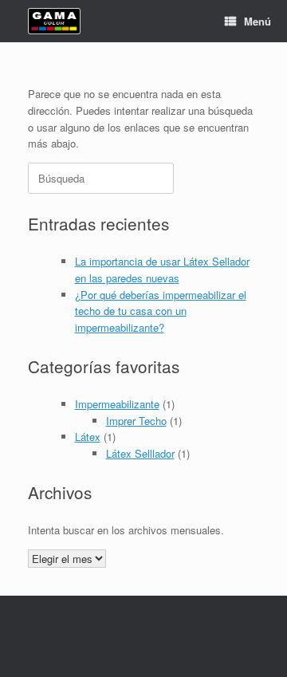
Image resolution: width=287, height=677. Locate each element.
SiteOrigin (164, 646)
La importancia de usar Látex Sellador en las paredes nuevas (162, 269)
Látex (87, 436)
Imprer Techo (136, 420)
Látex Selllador (140, 453)
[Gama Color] (54, 21)
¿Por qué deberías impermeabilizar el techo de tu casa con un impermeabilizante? (160, 311)
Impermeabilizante (117, 403)
